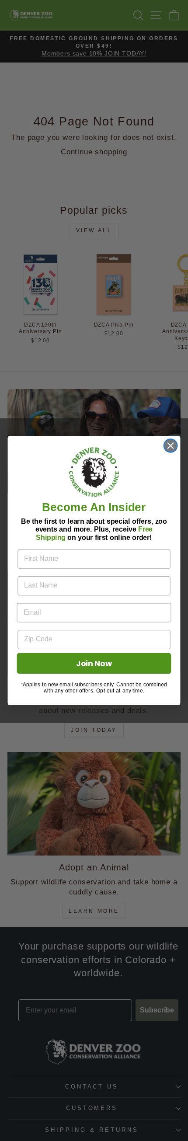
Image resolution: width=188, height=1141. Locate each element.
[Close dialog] (171, 445)
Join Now (94, 663)
